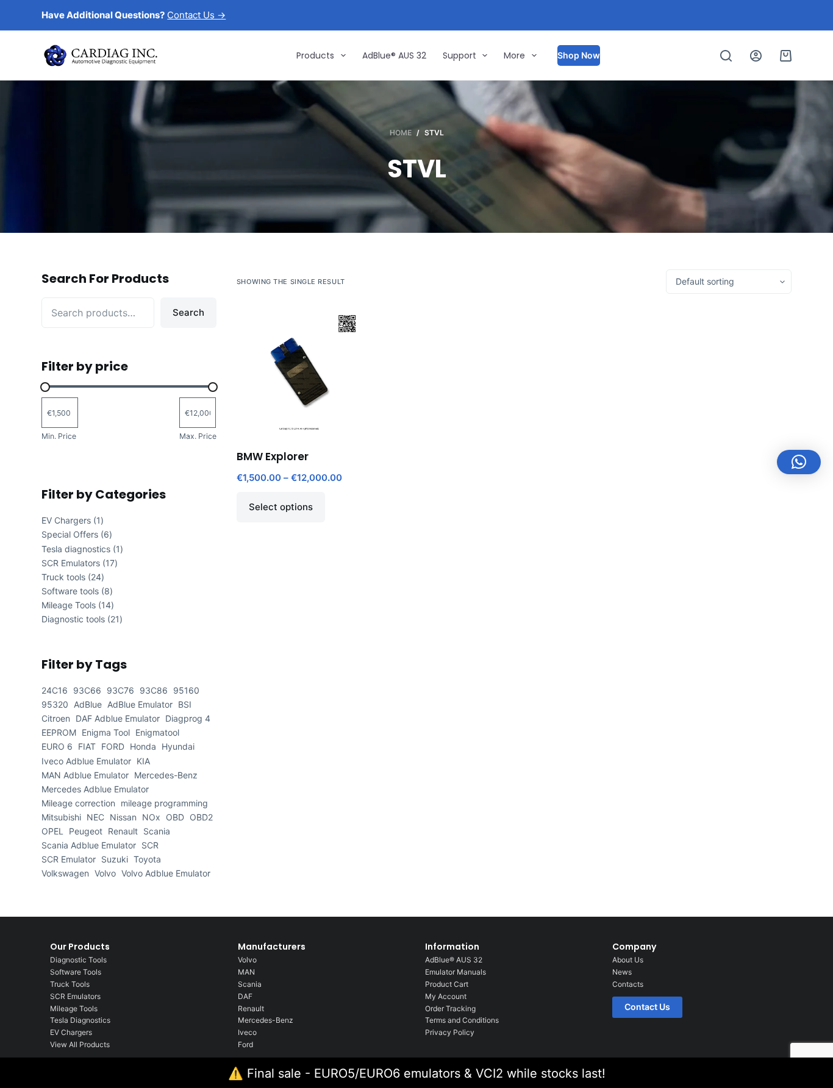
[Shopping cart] (786, 56)
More (514, 55)
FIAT (87, 746)
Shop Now (578, 55)
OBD (175, 817)
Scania (156, 831)
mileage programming (164, 803)
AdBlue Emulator (140, 704)
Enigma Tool (106, 732)
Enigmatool (157, 732)
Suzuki (114, 859)
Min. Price (58, 436)
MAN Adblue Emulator (85, 775)
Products (315, 55)
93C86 (154, 690)
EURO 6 (57, 746)
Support (459, 55)
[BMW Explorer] (299, 371)
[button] (799, 462)
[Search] (726, 56)
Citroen (55, 718)
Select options (281, 507)
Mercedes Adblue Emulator (95, 789)
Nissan (123, 817)
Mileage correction (78, 803)
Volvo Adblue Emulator (165, 873)
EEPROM (58, 732)
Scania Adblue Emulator (88, 845)
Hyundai (178, 746)
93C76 (120, 690)
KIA (143, 761)
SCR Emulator (68, 859)
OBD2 (201, 817)
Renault (123, 831)
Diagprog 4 (187, 718)
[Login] (756, 56)
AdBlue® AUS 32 (394, 55)
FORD (112, 746)
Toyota (147, 859)
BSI (184, 704)
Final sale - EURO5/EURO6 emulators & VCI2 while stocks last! (426, 1073)
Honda (143, 746)
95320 (54, 704)
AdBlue (88, 704)
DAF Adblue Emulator (118, 718)
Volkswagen (65, 873)
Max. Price (197, 436)
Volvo (105, 873)
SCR (150, 845)
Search (188, 312)
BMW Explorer (273, 456)
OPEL (52, 831)
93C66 (87, 690)
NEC (95, 817)
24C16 (54, 690)
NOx (151, 817)
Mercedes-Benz (166, 775)
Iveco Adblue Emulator (86, 761)
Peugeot (85, 831)
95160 (186, 690)
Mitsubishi (61, 817)
